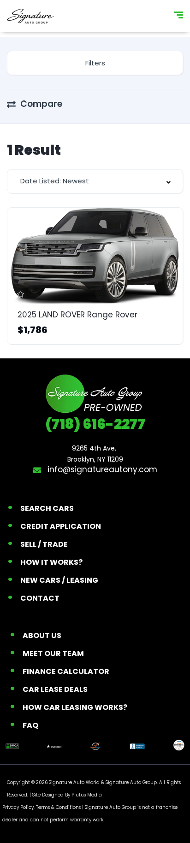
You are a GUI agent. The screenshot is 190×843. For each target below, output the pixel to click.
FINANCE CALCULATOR (66, 671)
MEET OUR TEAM (53, 653)
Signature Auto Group (131, 782)
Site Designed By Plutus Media (67, 794)
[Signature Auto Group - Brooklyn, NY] (30, 16)
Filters (95, 63)
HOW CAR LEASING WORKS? (75, 707)
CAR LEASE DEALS (55, 689)
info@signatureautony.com (101, 469)
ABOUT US (42, 635)
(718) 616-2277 (95, 424)
